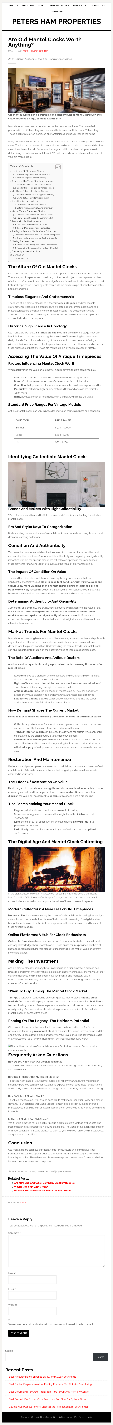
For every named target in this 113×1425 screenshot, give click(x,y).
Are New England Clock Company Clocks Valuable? (44, 1183)
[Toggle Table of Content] (56, 166)
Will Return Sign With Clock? (31, 1186)
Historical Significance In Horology (31, 178)
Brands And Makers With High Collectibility (35, 195)
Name (12, 1273)
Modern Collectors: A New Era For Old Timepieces (38, 235)
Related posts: (24, 258)
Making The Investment (23, 241)
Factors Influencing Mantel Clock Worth (33, 185)
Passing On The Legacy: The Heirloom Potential (37, 248)
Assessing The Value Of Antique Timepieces (34, 181)
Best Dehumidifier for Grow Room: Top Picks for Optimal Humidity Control (49, 1391)
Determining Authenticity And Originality (35, 208)
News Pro (44, 1417)
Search (9, 1350)
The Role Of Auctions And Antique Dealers (34, 215)
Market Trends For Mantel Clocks (28, 211)
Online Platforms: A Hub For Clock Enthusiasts (36, 238)
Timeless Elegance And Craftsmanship (33, 175)
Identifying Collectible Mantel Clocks (30, 191)
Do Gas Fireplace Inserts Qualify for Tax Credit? (42, 1190)
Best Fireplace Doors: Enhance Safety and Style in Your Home (42, 1376)
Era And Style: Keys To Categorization (33, 198)
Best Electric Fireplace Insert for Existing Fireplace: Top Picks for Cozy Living (50, 1384)
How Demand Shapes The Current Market (35, 218)
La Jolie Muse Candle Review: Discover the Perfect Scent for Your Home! (48, 1406)
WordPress (79, 1417)
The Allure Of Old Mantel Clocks (28, 171)
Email (12, 1289)
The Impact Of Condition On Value (31, 205)
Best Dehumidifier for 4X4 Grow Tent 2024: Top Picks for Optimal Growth (48, 1399)
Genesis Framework (62, 1417)
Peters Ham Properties (56, 21)
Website (12, 1304)
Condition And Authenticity (25, 201)
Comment (14, 1233)
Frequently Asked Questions (26, 251)
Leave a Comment (39, 51)
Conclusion (18, 255)
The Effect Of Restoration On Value (32, 225)
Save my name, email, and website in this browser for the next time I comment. (50, 1324)
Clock (23, 1203)
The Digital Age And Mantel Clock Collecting (34, 231)
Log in (89, 1417)
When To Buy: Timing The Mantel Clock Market (37, 245)
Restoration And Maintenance (26, 221)
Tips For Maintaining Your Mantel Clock (34, 228)
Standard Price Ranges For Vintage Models (35, 188)
